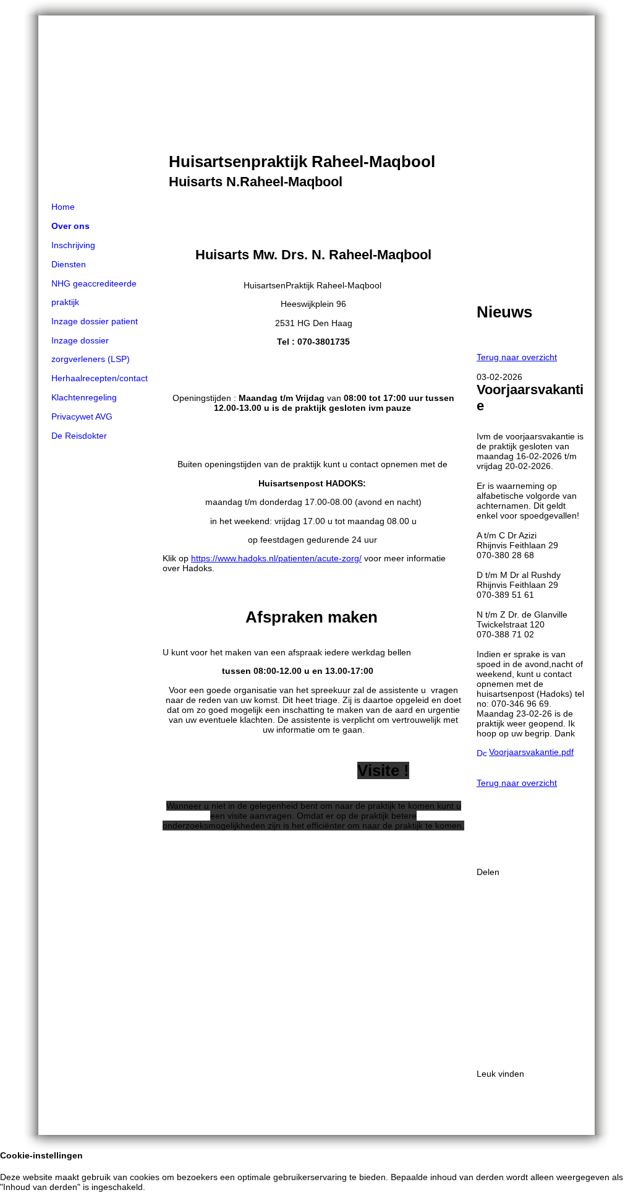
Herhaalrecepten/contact (99, 378)
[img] (316, 106)
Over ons (70, 226)
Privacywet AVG (82, 416)
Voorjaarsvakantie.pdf (531, 752)
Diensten (68, 264)
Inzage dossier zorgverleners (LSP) (90, 349)
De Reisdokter (79, 436)
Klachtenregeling (84, 397)
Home (63, 207)
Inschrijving (73, 245)
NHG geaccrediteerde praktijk (94, 292)
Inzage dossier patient (94, 321)
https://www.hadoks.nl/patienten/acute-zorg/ (276, 558)
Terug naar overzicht (517, 357)
